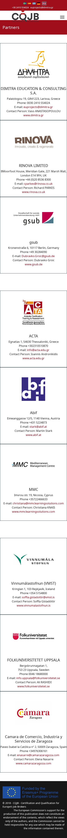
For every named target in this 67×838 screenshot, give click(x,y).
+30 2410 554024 (20, 7)
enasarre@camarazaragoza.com (38, 755)
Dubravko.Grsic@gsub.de (38, 256)
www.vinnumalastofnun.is (34, 605)
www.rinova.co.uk (33, 192)
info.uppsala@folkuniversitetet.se (38, 678)
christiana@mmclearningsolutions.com (38, 503)
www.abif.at (33, 435)
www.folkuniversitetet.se (33, 686)
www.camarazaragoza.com (33, 763)
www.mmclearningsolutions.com (33, 511)
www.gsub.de (33, 264)
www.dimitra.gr (33, 115)
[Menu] (62, 17)
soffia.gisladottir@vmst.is (38, 597)
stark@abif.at (38, 427)
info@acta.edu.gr (38, 350)
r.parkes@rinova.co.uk (38, 184)
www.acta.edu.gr (33, 358)
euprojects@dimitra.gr (41, 7)
